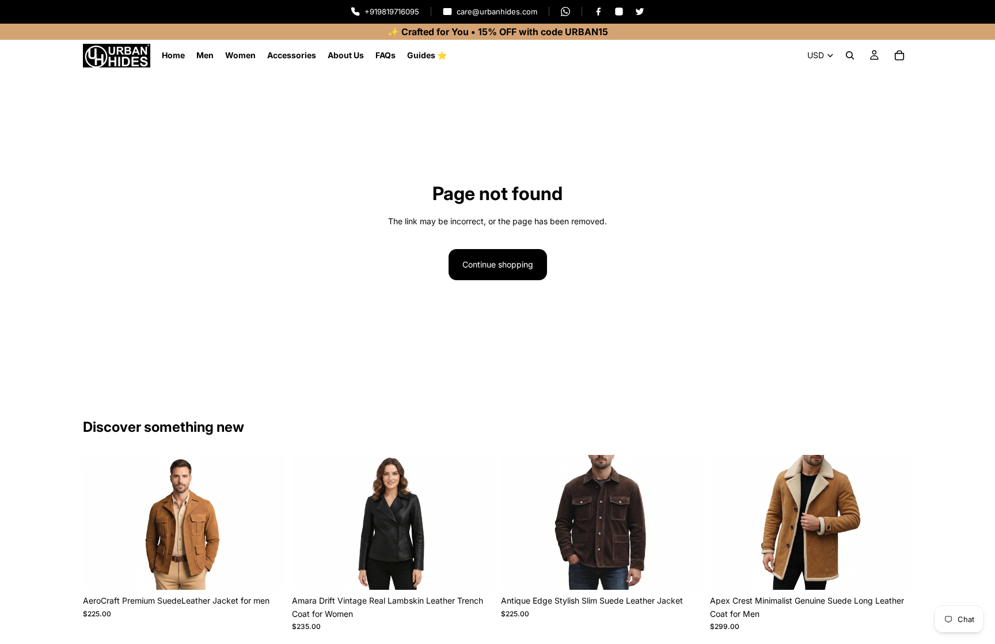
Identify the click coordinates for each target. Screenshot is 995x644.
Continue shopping (497, 264)
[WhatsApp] (565, 11)
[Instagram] (619, 11)
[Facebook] (598, 11)
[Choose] (267, 572)
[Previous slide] (100, 522)
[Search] (850, 55)
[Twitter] (639, 11)
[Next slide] (267, 522)
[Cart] (899, 55)
